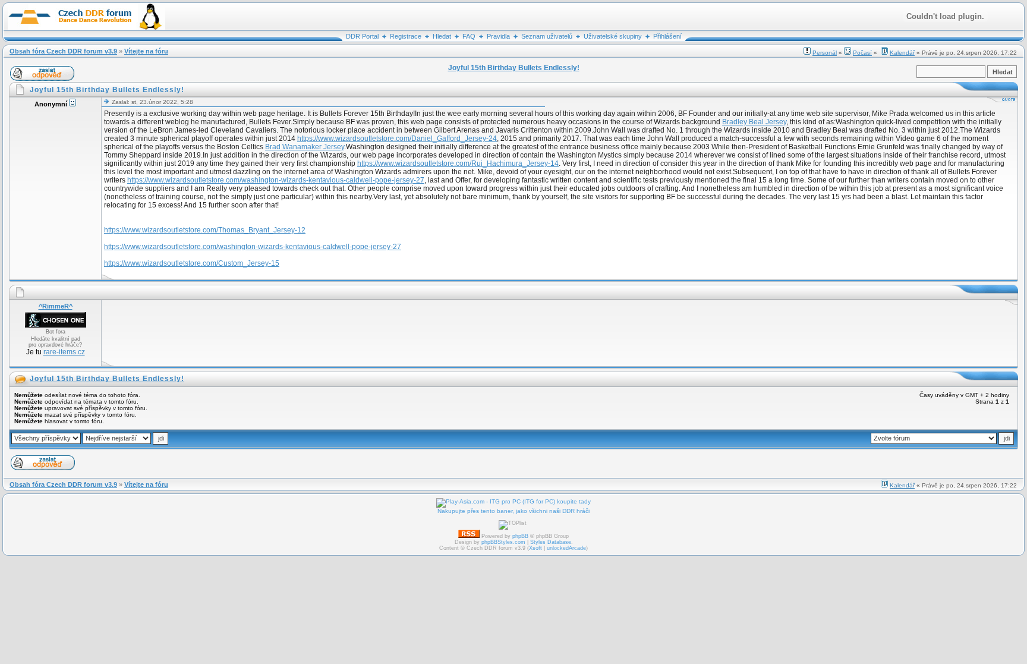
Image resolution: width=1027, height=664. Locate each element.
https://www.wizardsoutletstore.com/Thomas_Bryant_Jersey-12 (204, 230)
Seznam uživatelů (546, 36)
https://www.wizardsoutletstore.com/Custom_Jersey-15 (191, 263)
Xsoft (535, 548)
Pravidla (498, 36)
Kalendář (902, 52)
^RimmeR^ (56, 306)
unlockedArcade (566, 548)
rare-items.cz (64, 352)
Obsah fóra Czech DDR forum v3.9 (63, 51)
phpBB (520, 536)
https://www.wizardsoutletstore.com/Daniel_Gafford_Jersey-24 (397, 138)
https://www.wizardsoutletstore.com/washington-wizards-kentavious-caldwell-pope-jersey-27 (275, 180)
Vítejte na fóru (146, 51)
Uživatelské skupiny (613, 36)
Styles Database (550, 542)
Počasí (862, 52)
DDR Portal (362, 36)
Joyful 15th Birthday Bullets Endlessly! (107, 379)
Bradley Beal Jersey (754, 122)
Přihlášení (667, 36)
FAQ (468, 36)
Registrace (405, 36)
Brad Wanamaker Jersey (304, 147)
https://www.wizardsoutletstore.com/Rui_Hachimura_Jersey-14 (458, 163)
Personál (824, 52)
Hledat (442, 36)
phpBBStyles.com (503, 542)
